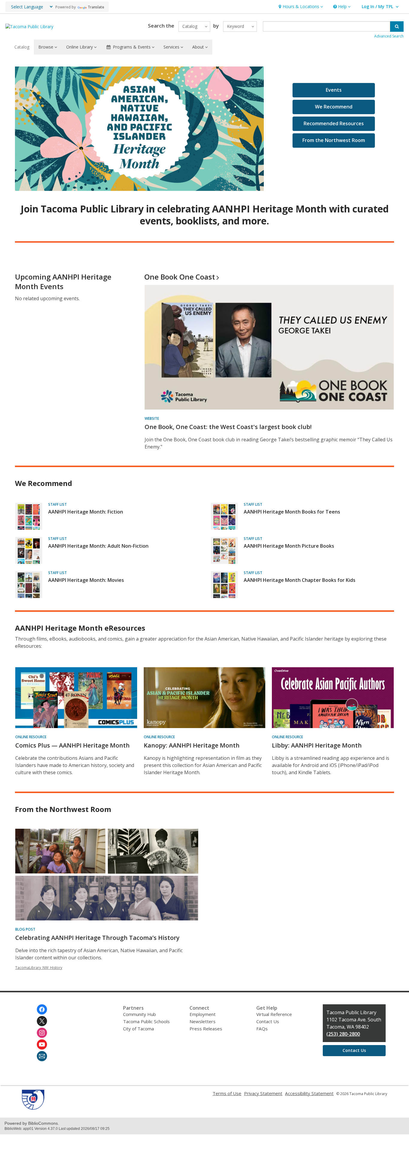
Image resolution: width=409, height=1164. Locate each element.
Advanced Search (389, 36)
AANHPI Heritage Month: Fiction (85, 511)
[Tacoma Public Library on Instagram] (42, 1033)
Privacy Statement (263, 1093)
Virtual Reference (274, 1014)
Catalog (21, 47)
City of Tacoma (138, 1029)
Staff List (57, 504)
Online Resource (30, 736)
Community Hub (139, 1014)
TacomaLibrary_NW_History (38, 967)
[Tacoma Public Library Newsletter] (42, 1056)
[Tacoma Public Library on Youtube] (42, 1044)
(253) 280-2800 (343, 1034)
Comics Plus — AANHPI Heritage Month (72, 745)
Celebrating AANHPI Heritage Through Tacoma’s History (97, 938)
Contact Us (267, 1021)
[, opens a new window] (33, 1108)
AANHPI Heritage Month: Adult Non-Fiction (98, 546)
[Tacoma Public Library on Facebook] (42, 1009)
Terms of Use (227, 1093)
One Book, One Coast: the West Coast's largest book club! (228, 427)
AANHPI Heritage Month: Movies (86, 580)
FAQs (262, 1029)
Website (152, 418)
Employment (203, 1014)
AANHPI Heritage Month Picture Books (289, 546)
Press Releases (206, 1029)
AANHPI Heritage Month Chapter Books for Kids (299, 580)
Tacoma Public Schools (146, 1021)
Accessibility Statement (309, 1093)
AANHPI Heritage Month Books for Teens (292, 511)
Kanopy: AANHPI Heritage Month (192, 745)
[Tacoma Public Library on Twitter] (42, 1021)
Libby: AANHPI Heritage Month (317, 745)
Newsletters (203, 1021)
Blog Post (25, 929)
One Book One (179, 277)
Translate (96, 7)
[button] (300, 6)
